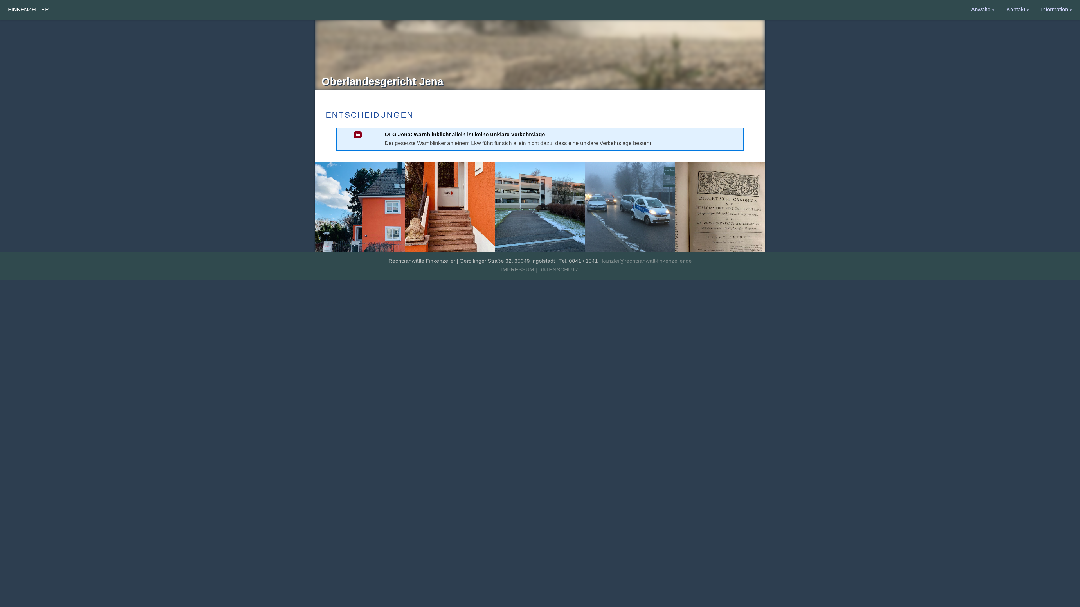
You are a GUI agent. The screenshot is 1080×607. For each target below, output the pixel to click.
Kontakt (1016, 9)
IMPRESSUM (517, 270)
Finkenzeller (28, 9)
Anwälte (981, 9)
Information (1054, 9)
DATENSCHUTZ (558, 270)
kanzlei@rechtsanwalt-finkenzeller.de (647, 261)
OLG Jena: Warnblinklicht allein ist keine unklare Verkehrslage (465, 134)
